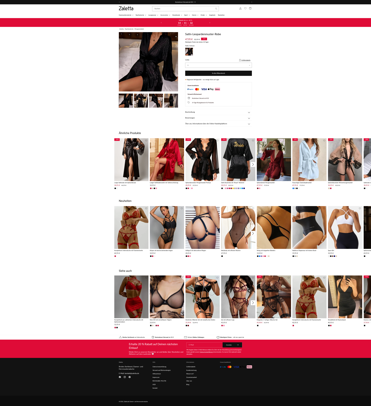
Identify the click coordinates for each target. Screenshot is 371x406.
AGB (154, 384)
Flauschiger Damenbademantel (302, 182)
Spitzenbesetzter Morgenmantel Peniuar (198, 182)
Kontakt (155, 388)
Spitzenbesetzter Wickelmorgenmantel (340, 182)
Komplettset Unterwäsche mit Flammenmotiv (128, 250)
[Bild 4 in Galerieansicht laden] (171, 101)
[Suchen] (216, 8)
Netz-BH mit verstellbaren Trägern (160, 320)
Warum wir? (190, 374)
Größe (187, 60)
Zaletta (121, 29)
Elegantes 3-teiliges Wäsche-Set (267, 320)
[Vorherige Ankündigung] (119, 2)
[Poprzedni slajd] (161, 22)
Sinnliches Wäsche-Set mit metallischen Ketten (200, 320)
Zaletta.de (126, 401)
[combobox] (185, 8)
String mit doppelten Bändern (266, 250)
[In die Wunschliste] (146, 140)
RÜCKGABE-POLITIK (159, 381)
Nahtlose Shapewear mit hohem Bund (304, 250)
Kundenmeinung (191, 370)
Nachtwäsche (129, 29)
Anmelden (229, 345)
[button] (125, 15)
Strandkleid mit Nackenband (337, 320)
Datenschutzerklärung (206, 352)
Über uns (189, 381)
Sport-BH (331, 250)
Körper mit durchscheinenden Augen (161, 250)
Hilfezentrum (157, 374)
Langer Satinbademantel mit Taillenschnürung (164, 182)
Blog (187, 384)
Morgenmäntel (139, 29)
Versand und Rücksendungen (162, 370)
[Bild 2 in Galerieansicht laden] (141, 101)
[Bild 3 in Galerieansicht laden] (156, 101)
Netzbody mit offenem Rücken (230, 250)
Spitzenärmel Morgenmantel (266, 182)
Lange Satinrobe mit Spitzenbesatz (125, 182)
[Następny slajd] (210, 22)
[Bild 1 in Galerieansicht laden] (126, 101)
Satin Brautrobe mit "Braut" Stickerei (232, 182)
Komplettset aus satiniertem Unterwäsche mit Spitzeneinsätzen (128, 321)
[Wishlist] (245, 8)
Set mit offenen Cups (227, 320)
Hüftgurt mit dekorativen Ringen (196, 250)
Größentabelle (245, 60)
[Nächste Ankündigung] (252, 2)
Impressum (156, 377)
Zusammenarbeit (191, 377)
